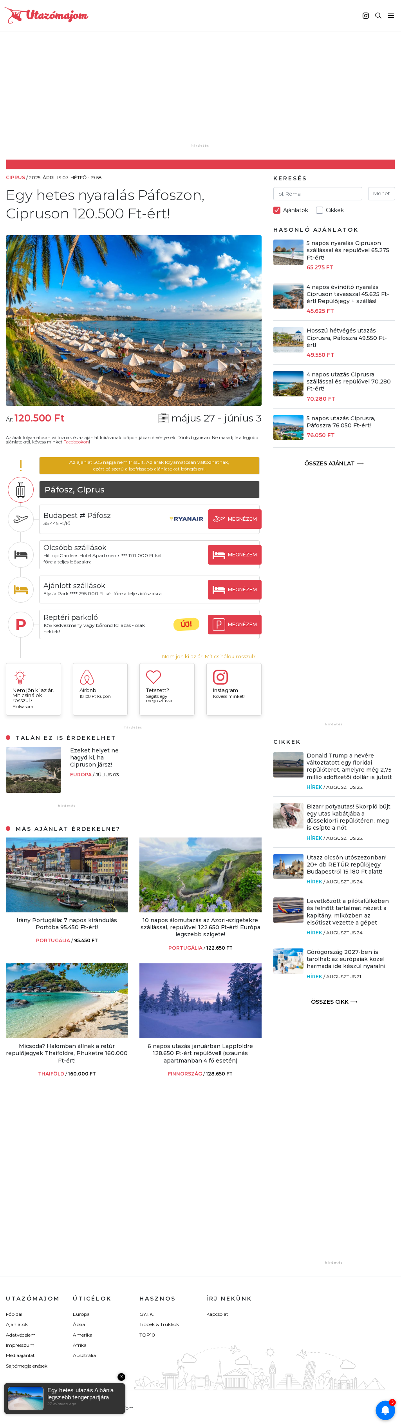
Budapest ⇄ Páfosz (77, 515)
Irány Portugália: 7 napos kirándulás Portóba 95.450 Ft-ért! (66, 924)
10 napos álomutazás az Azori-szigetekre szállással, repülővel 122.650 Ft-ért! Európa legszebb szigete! (200, 927)
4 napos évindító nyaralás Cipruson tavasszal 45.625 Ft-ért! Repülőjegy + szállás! (348, 294)
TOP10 (147, 1335)
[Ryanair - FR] (186, 526)
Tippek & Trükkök (159, 1324)
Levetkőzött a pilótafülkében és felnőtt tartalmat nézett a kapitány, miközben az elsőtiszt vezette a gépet (348, 911)
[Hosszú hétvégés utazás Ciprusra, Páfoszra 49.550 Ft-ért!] (288, 350)
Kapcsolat (217, 1314)
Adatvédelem (21, 1335)
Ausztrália (84, 1355)
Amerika (82, 1335)
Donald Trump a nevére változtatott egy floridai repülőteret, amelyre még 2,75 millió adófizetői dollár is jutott (349, 766)
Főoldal (14, 1314)
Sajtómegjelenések (26, 1366)
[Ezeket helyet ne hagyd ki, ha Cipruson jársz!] (33, 790)
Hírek (314, 787)
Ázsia (79, 1324)
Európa (81, 774)
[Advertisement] (202, 93)
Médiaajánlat (20, 1355)
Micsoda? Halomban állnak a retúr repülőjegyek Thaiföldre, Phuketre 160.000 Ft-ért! (67, 1053)
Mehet (381, 193)
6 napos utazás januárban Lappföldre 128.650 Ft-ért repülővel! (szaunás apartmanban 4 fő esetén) (200, 1053)
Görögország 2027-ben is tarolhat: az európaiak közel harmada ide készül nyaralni (346, 959)
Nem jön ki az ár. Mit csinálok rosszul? (209, 656)
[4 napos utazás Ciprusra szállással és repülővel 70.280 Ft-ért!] (288, 394)
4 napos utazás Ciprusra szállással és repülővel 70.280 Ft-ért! (349, 381)
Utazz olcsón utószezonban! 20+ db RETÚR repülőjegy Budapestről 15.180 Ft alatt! (347, 864)
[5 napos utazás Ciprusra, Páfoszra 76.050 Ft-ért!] (288, 437)
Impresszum (20, 1345)
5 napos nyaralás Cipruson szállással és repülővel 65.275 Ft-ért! (348, 250)
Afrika (80, 1345)
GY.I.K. (146, 1314)
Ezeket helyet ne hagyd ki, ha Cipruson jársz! (94, 757)
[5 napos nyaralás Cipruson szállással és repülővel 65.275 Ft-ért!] (288, 263)
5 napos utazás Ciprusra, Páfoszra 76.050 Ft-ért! (341, 422)
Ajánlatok (17, 1324)
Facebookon (76, 442)
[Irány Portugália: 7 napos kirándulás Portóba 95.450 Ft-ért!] (67, 910)
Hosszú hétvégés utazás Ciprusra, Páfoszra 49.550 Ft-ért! (347, 337)
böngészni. (193, 469)
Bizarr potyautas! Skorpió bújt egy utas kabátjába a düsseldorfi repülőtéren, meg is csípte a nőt (348, 817)
